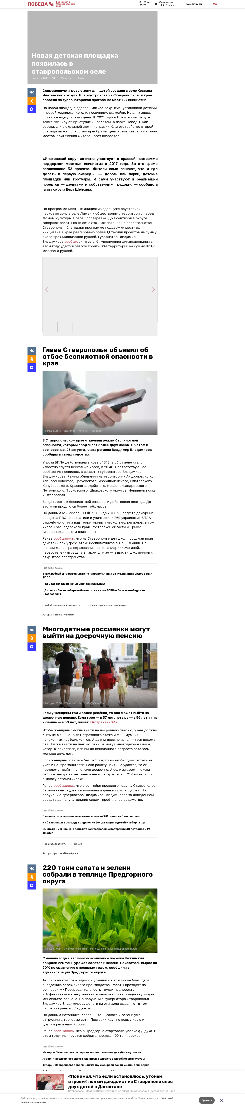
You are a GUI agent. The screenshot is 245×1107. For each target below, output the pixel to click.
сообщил (71, 242)
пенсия (78, 844)
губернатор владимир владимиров (107, 605)
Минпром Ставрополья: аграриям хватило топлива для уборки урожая (91, 1052)
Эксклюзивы (193, 4)
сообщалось (64, 538)
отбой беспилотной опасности (62, 605)
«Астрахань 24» (104, 722)
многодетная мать (55, 844)
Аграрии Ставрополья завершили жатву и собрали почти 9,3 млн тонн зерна (95, 1065)
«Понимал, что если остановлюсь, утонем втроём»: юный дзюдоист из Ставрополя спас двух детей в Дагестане (120, 1081)
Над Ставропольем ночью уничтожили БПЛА (73, 583)
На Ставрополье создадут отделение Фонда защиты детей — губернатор (93, 822)
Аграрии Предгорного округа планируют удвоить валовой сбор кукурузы (93, 1058)
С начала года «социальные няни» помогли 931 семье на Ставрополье (91, 816)
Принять (207, 1100)
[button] (50, 1082)
